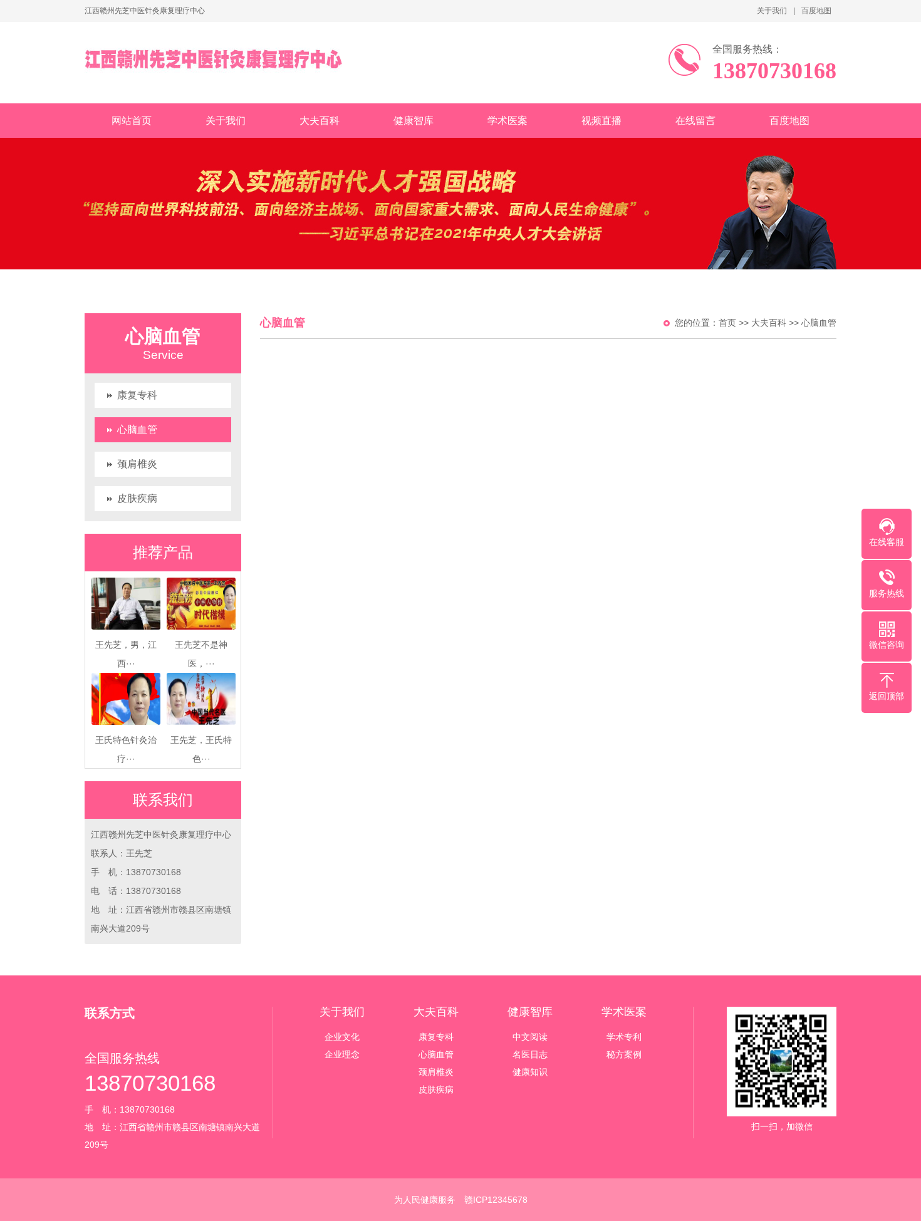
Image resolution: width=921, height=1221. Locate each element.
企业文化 (342, 1036)
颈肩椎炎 (137, 464)
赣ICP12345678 (496, 1200)
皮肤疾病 (137, 498)
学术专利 (624, 1036)
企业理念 (342, 1054)
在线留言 (695, 120)
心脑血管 (137, 429)
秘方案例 (624, 1054)
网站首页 (132, 120)
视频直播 (601, 120)
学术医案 (507, 120)
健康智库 (413, 120)
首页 (727, 323)
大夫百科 (319, 120)
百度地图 (816, 10)
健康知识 (530, 1072)
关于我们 (772, 10)
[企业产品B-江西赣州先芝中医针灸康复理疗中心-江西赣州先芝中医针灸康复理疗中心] (213, 59)
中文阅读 (530, 1036)
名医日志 (530, 1054)
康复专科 (137, 395)
